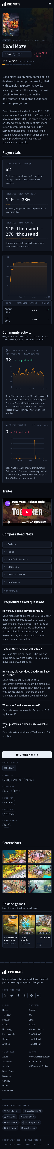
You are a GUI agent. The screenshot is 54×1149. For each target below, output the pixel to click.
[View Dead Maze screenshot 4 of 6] (40, 871)
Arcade (5, 1066)
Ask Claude (28, 1116)
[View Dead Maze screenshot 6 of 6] (40, 886)
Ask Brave (11, 1128)
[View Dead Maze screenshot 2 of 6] (40, 857)
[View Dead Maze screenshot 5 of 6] (14, 886)
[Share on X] (5, 995)
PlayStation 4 (35, 1044)
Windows (17, 780)
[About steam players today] (30, 164)
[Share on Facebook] (18, 995)
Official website (29, 754)
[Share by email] (38, 995)
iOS (30, 1015)
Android (32, 1010)
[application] (27, 277)
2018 (6, 825)
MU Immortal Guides (38, 1066)
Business (6, 1076)
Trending (6, 1015)
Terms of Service (12, 1144)
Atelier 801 (9, 802)
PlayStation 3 (35, 1039)
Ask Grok (11, 1116)
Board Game (8, 1071)
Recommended (9, 1034)
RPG (16, 791)
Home (5, 1010)
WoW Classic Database (40, 1056)
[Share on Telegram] (31, 995)
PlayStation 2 (35, 1034)
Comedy (6, 1080)
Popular (6, 1019)
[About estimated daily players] (35, 194)
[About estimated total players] (35, 223)
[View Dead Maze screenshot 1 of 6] (14, 857)
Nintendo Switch (36, 1029)
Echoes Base (35, 1061)
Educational (8, 1090)
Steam (11, 768)
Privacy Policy (33, 1144)
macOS (29, 780)
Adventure (7, 1061)
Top (49, 1144)
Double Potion (33, 1140)
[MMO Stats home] (10, 4)
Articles (6, 1044)
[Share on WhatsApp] (25, 995)
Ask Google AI (34, 1111)
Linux (6, 780)
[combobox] (27, 591)
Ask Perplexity (32, 1122)
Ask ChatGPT (13, 1111)
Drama (5, 1085)
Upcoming (7, 1029)
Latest (5, 1024)
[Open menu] (50, 4)
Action (7, 791)
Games (5, 1039)
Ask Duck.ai (29, 1128)
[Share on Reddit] (11, 995)
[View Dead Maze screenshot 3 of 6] (14, 871)
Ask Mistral (12, 1122)
